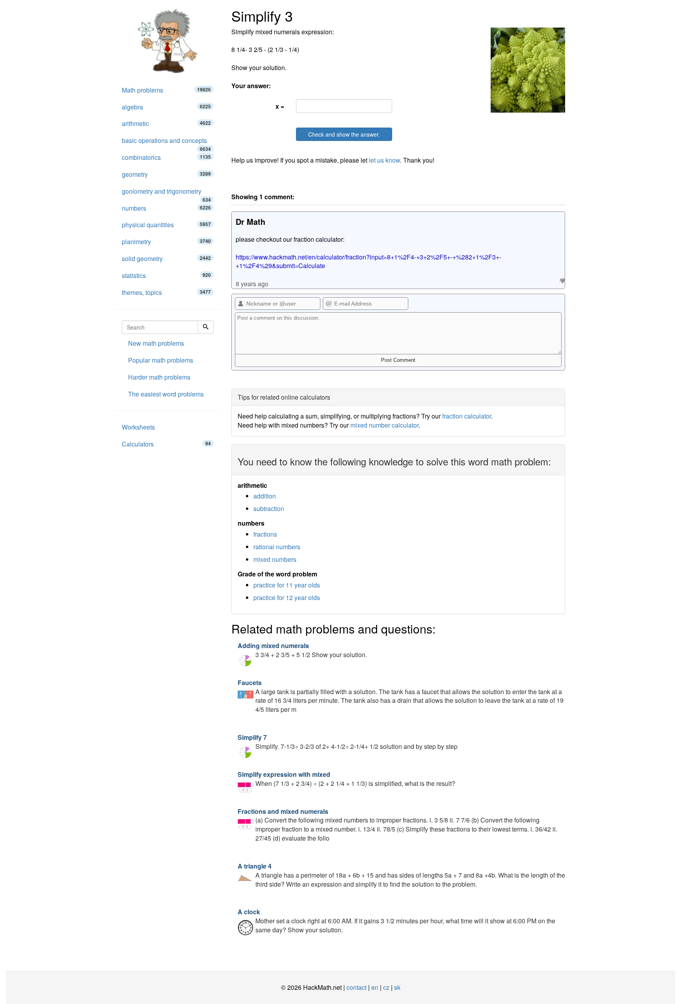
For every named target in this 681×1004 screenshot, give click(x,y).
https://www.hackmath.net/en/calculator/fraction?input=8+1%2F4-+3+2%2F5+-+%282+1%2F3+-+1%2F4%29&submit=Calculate (368, 261)
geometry (166, 174)
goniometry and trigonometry (166, 193)
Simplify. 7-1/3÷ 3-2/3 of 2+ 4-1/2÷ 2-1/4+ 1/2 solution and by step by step (348, 742)
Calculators (166, 443)
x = (279, 106)
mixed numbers (274, 559)
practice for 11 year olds (286, 584)
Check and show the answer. (344, 134)
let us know (384, 160)
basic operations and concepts (166, 142)
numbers (166, 208)
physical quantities (166, 224)
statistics (166, 275)
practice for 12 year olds (286, 597)
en (374, 987)
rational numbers (276, 546)
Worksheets (138, 427)
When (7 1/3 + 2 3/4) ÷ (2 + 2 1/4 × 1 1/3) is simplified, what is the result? (346, 779)
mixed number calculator (384, 425)
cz (386, 987)
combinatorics (166, 157)
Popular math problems (160, 360)
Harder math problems (159, 377)
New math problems (156, 343)
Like (562, 280)
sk (397, 987)
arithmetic (166, 123)
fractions (265, 534)
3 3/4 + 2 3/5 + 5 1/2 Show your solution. (302, 650)
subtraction (268, 508)
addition (264, 495)
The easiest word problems (166, 393)
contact (356, 987)
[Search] (206, 327)
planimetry (166, 241)
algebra (166, 106)
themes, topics (166, 292)
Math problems (166, 89)
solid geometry (166, 258)
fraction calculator (466, 415)
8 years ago (252, 283)
